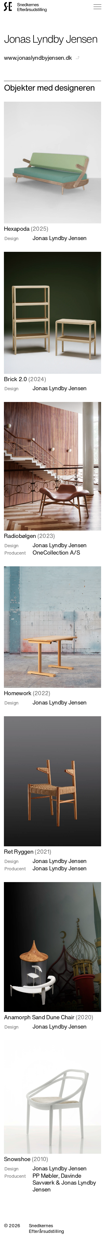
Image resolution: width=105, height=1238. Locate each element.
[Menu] (97, 7)
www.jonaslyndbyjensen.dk (38, 57)
